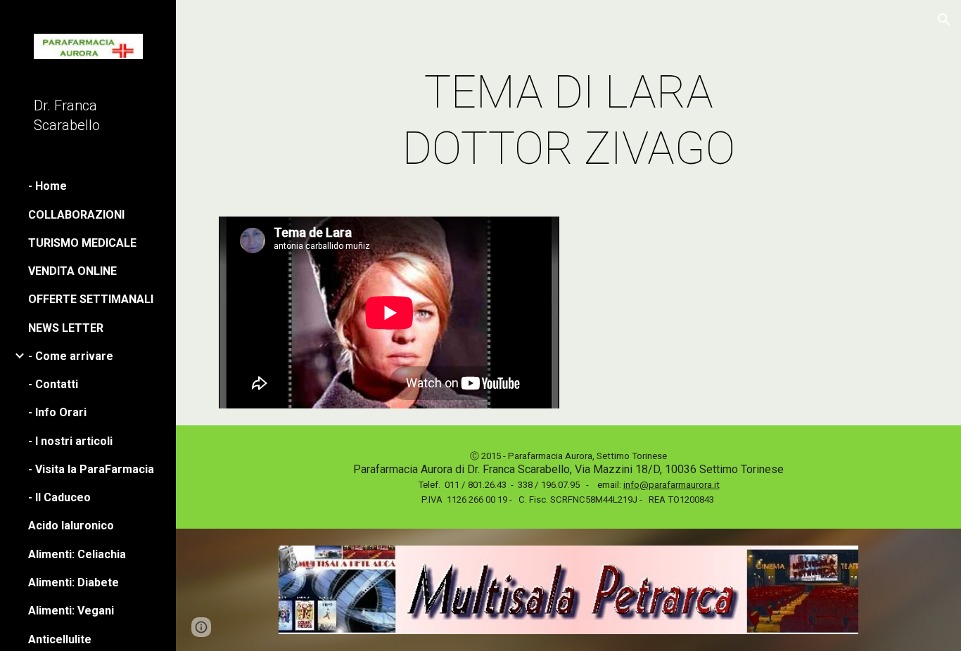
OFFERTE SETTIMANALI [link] (90, 299)
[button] (944, 20)
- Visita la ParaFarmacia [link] (91, 469)
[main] (568, 121)
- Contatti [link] (53, 384)
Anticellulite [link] (59, 639)
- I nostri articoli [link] (70, 441)
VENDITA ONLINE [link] (72, 271)
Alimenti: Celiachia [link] (77, 554)
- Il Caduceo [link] (59, 497)
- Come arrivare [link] (70, 356)
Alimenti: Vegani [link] (71, 610)
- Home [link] (47, 186)
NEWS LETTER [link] (65, 328)
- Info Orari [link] (57, 412)
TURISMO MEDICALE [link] (82, 243)
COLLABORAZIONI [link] (76, 214)
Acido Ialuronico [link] (71, 525)
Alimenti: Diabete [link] (73, 582)
